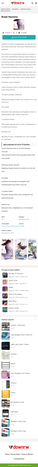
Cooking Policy (19, 459)
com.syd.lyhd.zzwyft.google (10, 226)
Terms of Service (27, 454)
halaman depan (5, 9)
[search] (32, 3)
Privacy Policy (15, 454)
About (7, 454)
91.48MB (21, 226)
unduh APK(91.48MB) (20, 37)
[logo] (3, 3)
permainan (15, 9)
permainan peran (25, 9)
